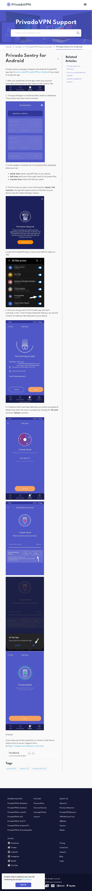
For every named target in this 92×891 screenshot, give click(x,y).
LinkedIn (14, 852)
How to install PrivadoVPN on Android (31, 72)
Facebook (15, 843)
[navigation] (85, 4)
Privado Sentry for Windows (73, 68)
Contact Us (64, 847)
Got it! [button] (23, 885)
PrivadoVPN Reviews (68, 812)
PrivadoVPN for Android (17, 808)
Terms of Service (40, 808)
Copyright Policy (40, 812)
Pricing (62, 843)
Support (63, 852)
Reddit (13, 861)
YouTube (14, 865)
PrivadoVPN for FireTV (16, 821)
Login (62, 861)
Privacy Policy (39, 803)
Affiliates (63, 821)
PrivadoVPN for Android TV (18, 825)
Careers (63, 825)
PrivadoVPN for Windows (17, 803)
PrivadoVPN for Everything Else (20, 830)
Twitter (14, 847)
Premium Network (67, 808)
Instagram (15, 856)
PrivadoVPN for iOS (15, 817)
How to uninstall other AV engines (76, 74)
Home (8, 47)
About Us (63, 803)
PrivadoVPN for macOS (17, 812)
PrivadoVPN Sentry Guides (39, 47)
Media (62, 830)
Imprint (36, 817)
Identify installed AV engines (74, 80)
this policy (26, 880)
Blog (61, 856)
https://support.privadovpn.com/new (26, 746)
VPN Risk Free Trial (67, 817)
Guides (18, 47)
